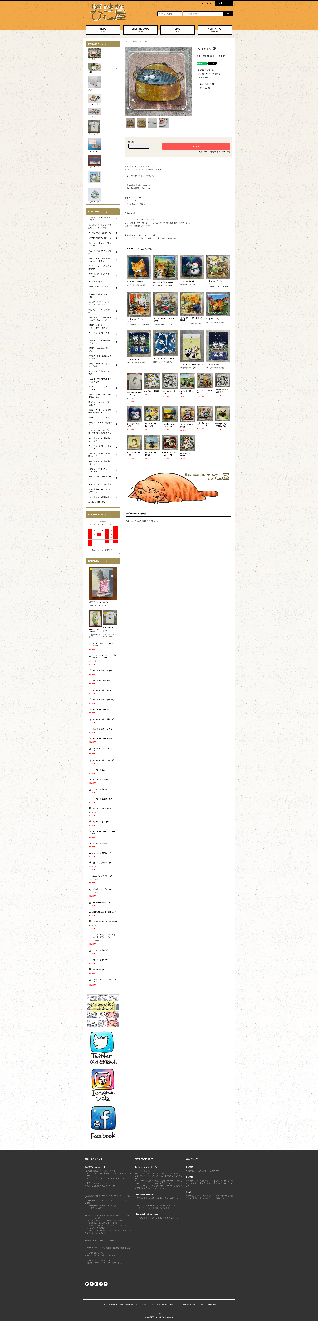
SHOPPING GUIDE (140, 30)
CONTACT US (214, 30)
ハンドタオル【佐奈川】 (186, 392)
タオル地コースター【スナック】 (103, 760)
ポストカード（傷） (212, 364)
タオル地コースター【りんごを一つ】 (103, 833)
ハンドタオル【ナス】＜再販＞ (163, 358)
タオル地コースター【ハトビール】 (204, 424)
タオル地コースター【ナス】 (102, 709)
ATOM (213, 1304)
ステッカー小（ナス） (99, 970)
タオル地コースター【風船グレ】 (103, 719)
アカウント (209, 3)
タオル (135, 42)
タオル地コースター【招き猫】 (102, 671)
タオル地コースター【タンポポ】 (151, 425)
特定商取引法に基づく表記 (220, 152)
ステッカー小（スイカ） (100, 960)
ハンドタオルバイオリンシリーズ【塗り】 (138, 320)
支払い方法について (116, 1304)
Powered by (146, 1317)
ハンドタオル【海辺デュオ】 (102, 853)
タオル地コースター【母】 (133, 454)
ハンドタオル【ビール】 (100, 843)
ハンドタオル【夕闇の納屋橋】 (163, 282)
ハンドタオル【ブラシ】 (214, 319)
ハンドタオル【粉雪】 (187, 281)
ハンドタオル (144, 42)
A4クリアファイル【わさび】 (95, 630)
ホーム (127, 42)
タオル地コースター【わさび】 (102, 690)
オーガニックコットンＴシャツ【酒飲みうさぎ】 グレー (104, 656)
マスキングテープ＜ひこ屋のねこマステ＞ (104, 980)
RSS (208, 1304)
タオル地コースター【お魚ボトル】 (221, 391)
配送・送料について (132, 1304)
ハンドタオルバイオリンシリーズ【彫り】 (191, 319)
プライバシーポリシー (183, 1304)
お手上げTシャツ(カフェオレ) (102, 863)
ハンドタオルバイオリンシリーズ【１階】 (217, 282)
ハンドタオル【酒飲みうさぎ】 (102, 799)
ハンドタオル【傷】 (133, 359)
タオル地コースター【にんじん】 (103, 700)
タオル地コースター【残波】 (151, 454)
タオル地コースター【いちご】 (102, 680)
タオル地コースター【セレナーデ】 (169, 454)
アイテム (225, 3)
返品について (204, 152)
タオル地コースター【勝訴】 (186, 454)
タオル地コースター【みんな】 (102, 729)
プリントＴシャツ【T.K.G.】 (102, 809)
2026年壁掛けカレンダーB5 (101, 902)
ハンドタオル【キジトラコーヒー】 (104, 789)
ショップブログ (198, 1304)
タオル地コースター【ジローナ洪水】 (169, 425)
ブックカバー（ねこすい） (101, 822)
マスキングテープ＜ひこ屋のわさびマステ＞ (104, 645)
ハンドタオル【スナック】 (101, 779)
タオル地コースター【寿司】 (186, 426)
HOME (103, 30)
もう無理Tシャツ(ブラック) (101, 889)
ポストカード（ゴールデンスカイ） (191, 364)
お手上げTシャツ (108, 627)
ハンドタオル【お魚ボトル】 (169, 392)
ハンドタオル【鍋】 (99, 770)
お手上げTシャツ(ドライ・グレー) (134, 394)
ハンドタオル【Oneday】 (135, 282)
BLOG (177, 30)
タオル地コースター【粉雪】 (133, 425)
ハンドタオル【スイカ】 (100, 950)
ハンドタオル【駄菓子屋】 (204, 392)
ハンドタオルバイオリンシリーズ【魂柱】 (164, 320)
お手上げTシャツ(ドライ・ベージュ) (104, 922)
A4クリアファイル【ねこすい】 (99, 602)
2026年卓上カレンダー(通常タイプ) (104, 912)
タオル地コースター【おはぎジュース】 (104, 749)
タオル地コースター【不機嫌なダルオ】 (221, 425)
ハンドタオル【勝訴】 (151, 391)
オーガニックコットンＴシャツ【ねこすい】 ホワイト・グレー (104, 936)
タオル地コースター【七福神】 (102, 738)
